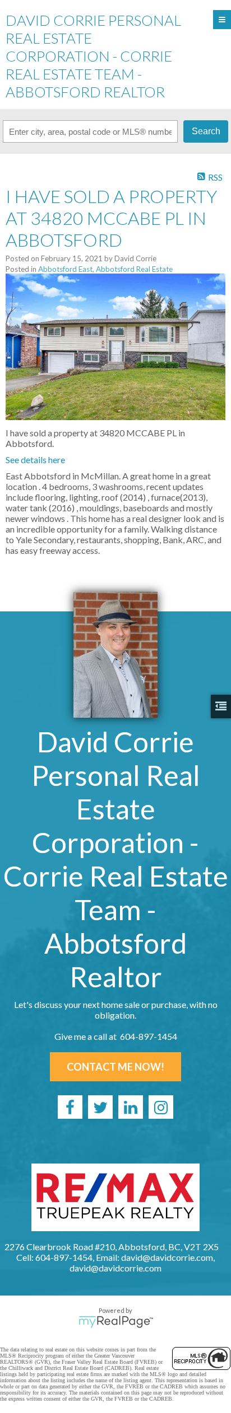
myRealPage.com (116, 1322)
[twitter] (100, 1107)
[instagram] (161, 1107)
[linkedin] (130, 1107)
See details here (35, 459)
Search (206, 131)
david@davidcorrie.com (115, 1268)
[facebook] (70, 1107)
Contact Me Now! (115, 1067)
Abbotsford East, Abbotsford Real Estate (105, 269)
